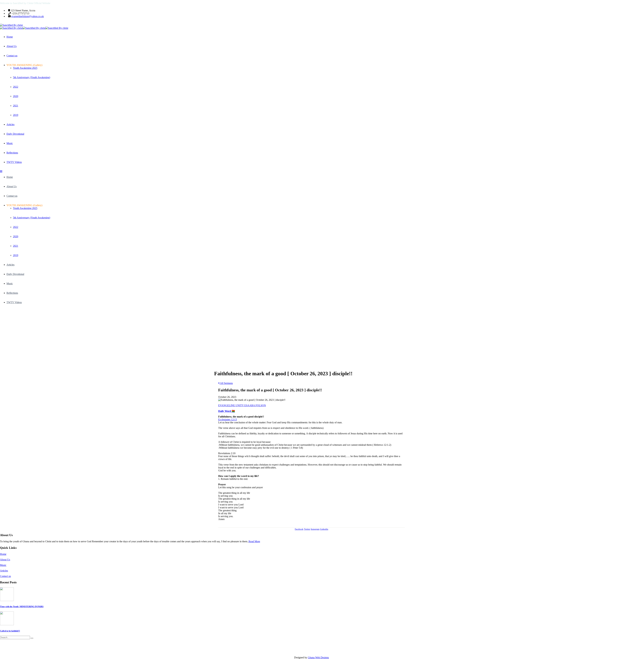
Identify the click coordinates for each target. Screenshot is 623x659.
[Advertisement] (311, 333)
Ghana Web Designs (318, 657)
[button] (1, 171)
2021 (15, 105)
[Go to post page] (7, 600)
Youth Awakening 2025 (25, 68)
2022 (15, 86)
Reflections (12, 152)
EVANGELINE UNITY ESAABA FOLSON (242, 405)
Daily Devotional (15, 133)
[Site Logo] (11, 25)
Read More (254, 541)
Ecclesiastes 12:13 (227, 419)
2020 (15, 96)
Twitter (307, 529)
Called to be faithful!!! (10, 631)
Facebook (299, 529)
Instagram (315, 529)
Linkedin (324, 529)
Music (9, 143)
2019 (15, 115)
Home (9, 36)
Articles (10, 124)
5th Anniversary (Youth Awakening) (31, 77)
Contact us (11, 55)
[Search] (32, 638)
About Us (11, 46)
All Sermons (226, 383)
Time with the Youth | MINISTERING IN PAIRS (21, 606)
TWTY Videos (14, 162)
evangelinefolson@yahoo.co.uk (27, 16)
